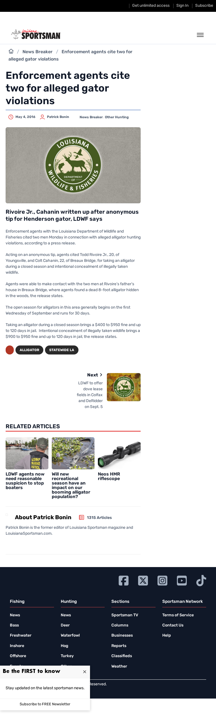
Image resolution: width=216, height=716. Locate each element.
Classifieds (121, 656)
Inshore (17, 646)
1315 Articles (99, 518)
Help (166, 636)
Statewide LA (61, 350)
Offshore (18, 656)
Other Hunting (117, 117)
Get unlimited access (151, 6)
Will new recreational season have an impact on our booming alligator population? (71, 485)
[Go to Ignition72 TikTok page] (201, 580)
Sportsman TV (124, 615)
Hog (64, 646)
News (15, 615)
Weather (119, 666)
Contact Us (172, 625)
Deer (65, 625)
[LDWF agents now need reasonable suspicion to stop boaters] (27, 453)
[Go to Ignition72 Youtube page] (182, 580)
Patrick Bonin (58, 117)
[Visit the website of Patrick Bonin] (8, 544)
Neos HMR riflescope (109, 476)
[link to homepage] (36, 34)
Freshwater (21, 636)
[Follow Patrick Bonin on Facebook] (14, 544)
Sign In (182, 6)
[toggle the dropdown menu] (200, 35)
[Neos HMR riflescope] (119, 453)
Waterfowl (70, 636)
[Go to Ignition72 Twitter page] (143, 580)
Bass (14, 625)
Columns (119, 625)
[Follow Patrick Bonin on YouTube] (23, 544)
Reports (118, 646)
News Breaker (37, 52)
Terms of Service (178, 615)
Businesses (122, 636)
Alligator (29, 350)
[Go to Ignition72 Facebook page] (124, 580)
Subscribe (204, 6)
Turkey (67, 656)
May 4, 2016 (25, 117)
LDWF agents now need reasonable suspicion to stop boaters (25, 481)
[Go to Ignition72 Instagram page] (162, 580)
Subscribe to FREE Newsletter (45, 704)
